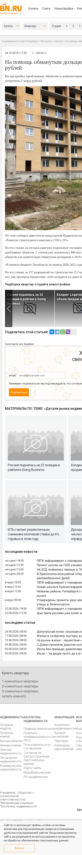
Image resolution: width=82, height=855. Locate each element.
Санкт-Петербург (9, 13)
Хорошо (19, 848)
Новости (58, 41)
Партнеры (61, 741)
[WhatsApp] (62, 332)
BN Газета (46, 41)
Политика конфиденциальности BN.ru (39, 736)
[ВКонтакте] (52, 332)
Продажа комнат (6, 734)
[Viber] (68, 332)
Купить (33, 8)
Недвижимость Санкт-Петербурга (20, 41)
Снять (46, 8)
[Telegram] (57, 332)
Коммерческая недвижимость (11, 767)
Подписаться (19, 392)
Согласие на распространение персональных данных (36, 758)
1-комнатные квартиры (20, 681)
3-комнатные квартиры (20, 691)
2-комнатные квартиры (20, 686)
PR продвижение (36, 777)
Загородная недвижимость (11, 759)
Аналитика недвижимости (65, 726)
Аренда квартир (11, 741)
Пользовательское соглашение (37, 746)
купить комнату (14, 696)
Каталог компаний (62, 734)
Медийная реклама (37, 772)
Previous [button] (8, 308)
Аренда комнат (11, 745)
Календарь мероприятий (64, 747)
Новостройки (63, 8)
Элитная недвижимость (11, 751)
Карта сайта (32, 768)
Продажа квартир (6, 726)
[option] (30, 308)
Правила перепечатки (39, 728)
